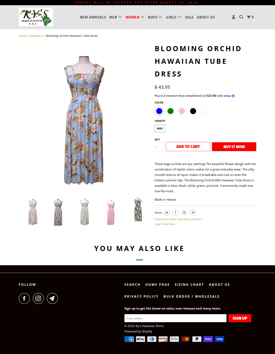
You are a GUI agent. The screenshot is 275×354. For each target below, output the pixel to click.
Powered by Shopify (138, 331)
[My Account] (234, 17)
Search (132, 284)
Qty (157, 139)
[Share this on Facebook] (175, 213)
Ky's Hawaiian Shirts (149, 326)
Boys (153, 17)
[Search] (242, 17)
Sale (189, 17)
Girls (172, 17)
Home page (157, 284)
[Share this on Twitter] (166, 213)
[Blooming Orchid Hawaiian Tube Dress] (85, 117)
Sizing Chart (189, 284)
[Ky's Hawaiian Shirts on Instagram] (39, 298)
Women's (197, 219)
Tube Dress (168, 224)
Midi (160, 128)
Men (113, 17)
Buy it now (234, 146)
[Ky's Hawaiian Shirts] (39, 17)
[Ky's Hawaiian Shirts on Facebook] (25, 298)
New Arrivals (93, 17)
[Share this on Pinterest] (183, 213)
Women (133, 17)
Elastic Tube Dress (179, 219)
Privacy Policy (141, 296)
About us (206, 17)
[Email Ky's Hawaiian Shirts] (53, 298)
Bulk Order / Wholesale (191, 296)
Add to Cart (188, 146)
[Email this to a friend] (192, 213)
